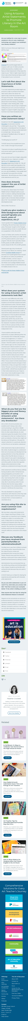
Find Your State (16, 993)
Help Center (5, 1016)
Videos (3, 998)
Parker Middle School (20, 223)
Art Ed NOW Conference (5, 987)
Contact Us (15, 981)
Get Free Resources (14, 641)
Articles (3, 996)
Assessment (14, 10)
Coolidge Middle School (13, 252)
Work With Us (16, 983)
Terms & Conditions (17, 995)
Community (4, 994)
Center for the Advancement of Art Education (17, 990)
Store (13, 986)
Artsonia (3, 65)
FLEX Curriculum (4, 979)
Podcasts (4, 1001)
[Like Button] (2, 679)
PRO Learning (4, 983)
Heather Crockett (8, 30)
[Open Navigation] (26, 3)
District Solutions (4, 991)
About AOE (15, 979)
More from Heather (14, 713)
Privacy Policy (16, 998)
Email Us (3, 1014)
